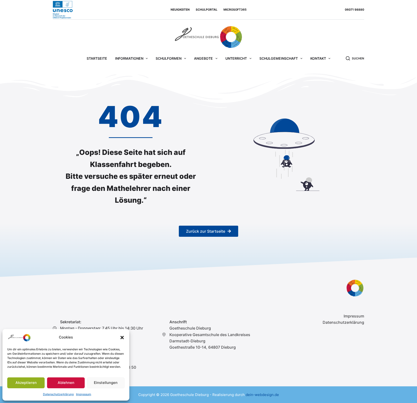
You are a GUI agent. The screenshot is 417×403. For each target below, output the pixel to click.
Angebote (203, 58)
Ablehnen (66, 382)
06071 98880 (354, 9)
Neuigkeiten (180, 9)
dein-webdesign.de (262, 394)
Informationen (129, 58)
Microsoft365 (235, 9)
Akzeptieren (26, 382)
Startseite (97, 58)
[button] (122, 337)
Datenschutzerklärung (58, 394)
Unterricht (236, 58)
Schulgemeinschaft (278, 58)
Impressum (83, 394)
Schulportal (206, 9)
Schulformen (168, 58)
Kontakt (318, 58)
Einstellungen (106, 382)
